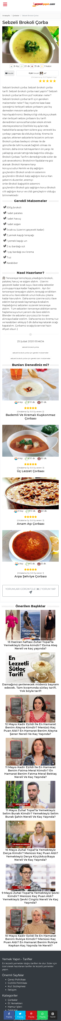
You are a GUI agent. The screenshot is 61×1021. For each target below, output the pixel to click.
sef (44, 73)
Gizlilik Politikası (17, 983)
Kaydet (10, 73)
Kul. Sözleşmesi (17, 986)
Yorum (35, 73)
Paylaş (9, 1017)
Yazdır (53, 1017)
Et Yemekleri (15, 1003)
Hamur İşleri (15, 1006)
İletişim (12, 989)
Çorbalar (16, 16)
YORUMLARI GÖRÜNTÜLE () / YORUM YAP (30, 589)
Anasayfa (6, 16)
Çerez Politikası (17, 979)
